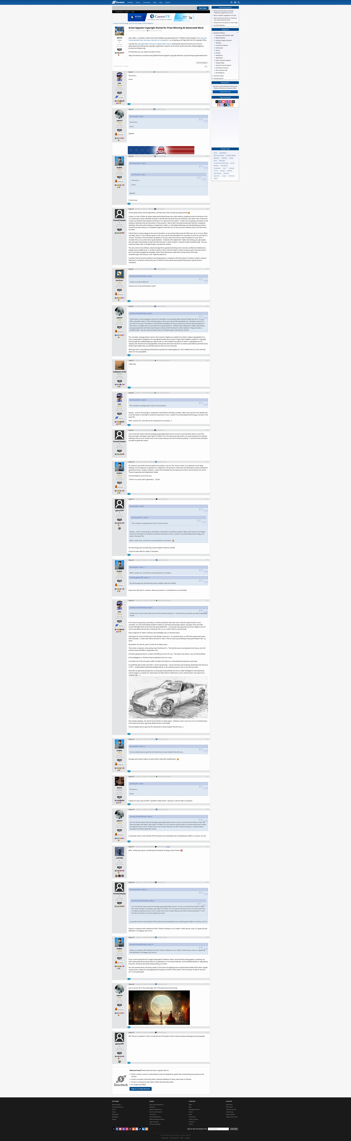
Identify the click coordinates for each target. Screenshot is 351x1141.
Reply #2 (131, 109)
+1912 (119, 93)
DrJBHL (119, 167)
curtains (224, 176)
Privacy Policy (164, 1138)
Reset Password (230, 1114)
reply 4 (149, 276)
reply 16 (144, 889)
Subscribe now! (225, 92)
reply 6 (143, 400)
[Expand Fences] (214, 50)
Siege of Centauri (154, 1122)
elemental (226, 173)
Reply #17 (131, 847)
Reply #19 (131, 937)
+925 (119, 130)
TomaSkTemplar (119, 220)
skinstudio (231, 168)
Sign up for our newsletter (197, 1129)
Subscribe (234, 1129)
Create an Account (231, 1109)
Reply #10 (131, 462)
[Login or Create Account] (231, 2)
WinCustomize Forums (155, 30)
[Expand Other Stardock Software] (214, 60)
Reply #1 (131, 72)
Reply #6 (131, 306)
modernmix (231, 176)
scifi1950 (119, 858)
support (216, 178)
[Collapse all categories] (237, 32)
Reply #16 (131, 809)
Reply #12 (131, 560)
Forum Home (119, 12)
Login (132, 12)
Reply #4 (131, 209)
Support (167, 2)
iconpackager (217, 168)
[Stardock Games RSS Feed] (231, 105)
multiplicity (224, 158)
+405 (119, 797)
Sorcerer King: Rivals (154, 1124)
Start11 (114, 1109)
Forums (191, 1124)
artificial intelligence (202, 63)
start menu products (219, 155)
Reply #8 (131, 393)
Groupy (114, 1119)
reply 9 (149, 608)
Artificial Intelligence (147, 23)
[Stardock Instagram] (230, 101)
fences (215, 153)
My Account (229, 1107)
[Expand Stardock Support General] (214, 40)
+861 (119, 381)
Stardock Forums (160, 109)
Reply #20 (131, 984)
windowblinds (222, 153)
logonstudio (217, 176)
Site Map (187, 1138)
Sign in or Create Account (140, 1089)
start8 (215, 160)
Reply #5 (131, 269)
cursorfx (216, 171)
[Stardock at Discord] (222, 105)
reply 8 (141, 506)
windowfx (229, 171)
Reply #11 (131, 499)
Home (115, 23)
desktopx (216, 165)
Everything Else (123, 23)
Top (207, 72)
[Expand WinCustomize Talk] (214, 70)
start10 (232, 163)
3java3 (119, 38)
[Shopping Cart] (235, 2)
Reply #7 (131, 360)
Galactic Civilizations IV (155, 1109)
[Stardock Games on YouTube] (223, 101)
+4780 (119, 177)
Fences (114, 1112)
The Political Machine (155, 1117)
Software (130, 2)
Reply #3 (131, 156)
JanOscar (119, 280)
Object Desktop (116, 1104)
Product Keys (229, 1112)
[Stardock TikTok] (225, 105)
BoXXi (119, 788)
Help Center (229, 1104)
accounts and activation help (221, 163)
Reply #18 (131, 882)
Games (138, 2)
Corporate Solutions (117, 1107)
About (190, 1104)
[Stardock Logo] (118, 2)
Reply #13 (131, 600)
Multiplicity (115, 1117)
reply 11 (142, 567)
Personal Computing (134, 23)
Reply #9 (131, 430)
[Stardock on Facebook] (220, 101)
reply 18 (150, 944)
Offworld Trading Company (156, 1119)
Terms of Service (174, 1138)
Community (146, 2)
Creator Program (193, 1119)
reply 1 (141, 116)
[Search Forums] (238, 2)
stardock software (231, 155)
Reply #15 (131, 776)
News (154, 2)
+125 (119, 867)
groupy (231, 158)
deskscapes (222, 160)
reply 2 (143, 163)
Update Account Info (231, 1117)
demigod (222, 171)
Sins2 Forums (160, 209)
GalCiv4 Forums (162, 499)
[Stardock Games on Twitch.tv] (227, 101)
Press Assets (192, 1117)
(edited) (168, 847)
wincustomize (224, 165)
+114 (119, 519)
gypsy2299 (119, 510)
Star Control (152, 1114)
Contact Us (192, 1122)
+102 (119, 49)
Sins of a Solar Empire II (155, 1112)
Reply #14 (131, 739)
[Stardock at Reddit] (218, 105)
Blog (160, 2)
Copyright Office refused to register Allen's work (154, 44)
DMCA (181, 1138)
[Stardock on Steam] (233, 101)
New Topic (202, 8)
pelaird (119, 120)
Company (192, 1101)
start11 (225, 168)
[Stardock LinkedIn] (228, 105)
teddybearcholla (119, 372)
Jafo (119, 83)
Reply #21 (131, 1032)
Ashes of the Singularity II (156, 1104)
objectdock (216, 158)
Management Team (194, 1109)
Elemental (152, 1107)
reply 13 (142, 746)
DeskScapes (115, 1114)
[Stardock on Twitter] (217, 101)
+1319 (119, 290)
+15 (119, 229)
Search (127, 12)
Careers (191, 1112)
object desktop (217, 173)
